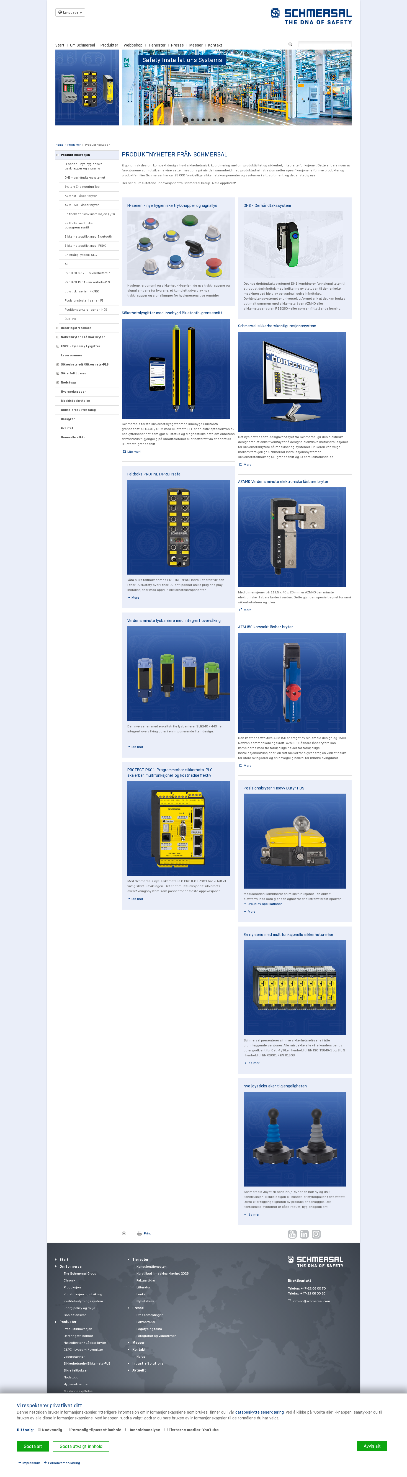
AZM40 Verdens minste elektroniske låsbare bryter (283, 481)
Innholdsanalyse (144, 1429)
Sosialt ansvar (75, 1315)
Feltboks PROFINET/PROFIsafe (154, 474)
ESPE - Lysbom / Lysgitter (80, 346)
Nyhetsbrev (145, 1301)
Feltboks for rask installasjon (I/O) (90, 214)
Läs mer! (134, 451)
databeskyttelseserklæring (259, 1412)
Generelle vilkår (73, 437)
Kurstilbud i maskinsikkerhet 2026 (162, 1273)
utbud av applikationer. (265, 904)
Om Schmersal (82, 45)
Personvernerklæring (64, 1463)
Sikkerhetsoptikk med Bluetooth (88, 236)
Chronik (69, 1280)
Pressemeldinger (149, 1315)
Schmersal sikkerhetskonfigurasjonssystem (277, 325)
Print (147, 1233)
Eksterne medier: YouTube (193, 1429)
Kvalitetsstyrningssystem (83, 1301)
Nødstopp (68, 382)
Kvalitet (67, 428)
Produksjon (72, 1287)
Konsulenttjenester (151, 1266)
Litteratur (143, 1287)
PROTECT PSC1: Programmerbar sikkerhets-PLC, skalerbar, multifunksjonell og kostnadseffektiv (170, 772)
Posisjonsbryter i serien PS (84, 300)
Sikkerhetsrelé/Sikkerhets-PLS (85, 364)
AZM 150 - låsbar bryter (82, 205)
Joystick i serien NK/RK (82, 291)
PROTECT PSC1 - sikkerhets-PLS (87, 282)
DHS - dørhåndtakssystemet (85, 177)
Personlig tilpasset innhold (95, 1429)
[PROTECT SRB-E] (295, 987)
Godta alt (33, 1446)
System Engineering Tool (83, 187)
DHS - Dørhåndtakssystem (267, 205)
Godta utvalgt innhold (81, 1446)
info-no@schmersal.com (311, 1301)
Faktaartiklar (145, 1280)
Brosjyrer (68, 419)
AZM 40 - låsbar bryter (81, 196)
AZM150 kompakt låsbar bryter (265, 626)
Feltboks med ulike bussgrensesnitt (79, 225)
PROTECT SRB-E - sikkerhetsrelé (87, 273)
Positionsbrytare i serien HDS (86, 310)
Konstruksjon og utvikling (83, 1294)
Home (59, 144)
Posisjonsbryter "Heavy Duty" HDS (274, 788)
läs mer (137, 747)
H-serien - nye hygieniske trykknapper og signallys (83, 166)
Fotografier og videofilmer (156, 1336)
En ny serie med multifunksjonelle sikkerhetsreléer (288, 934)
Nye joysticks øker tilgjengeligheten (275, 1086)
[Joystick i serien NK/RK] (295, 1139)
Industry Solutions (147, 1363)
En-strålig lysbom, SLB (81, 255)
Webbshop (133, 45)
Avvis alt (372, 1446)
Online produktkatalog (78, 410)
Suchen (290, 43)
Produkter (109, 45)
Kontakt (215, 45)
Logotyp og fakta (149, 1329)
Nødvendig (51, 1429)
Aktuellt (139, 1370)
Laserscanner (71, 355)
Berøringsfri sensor (76, 328)
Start (60, 45)
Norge (141, 1356)
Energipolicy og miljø (79, 1308)
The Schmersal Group (80, 1273)
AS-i (67, 264)
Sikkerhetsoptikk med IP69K (85, 246)
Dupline (70, 319)
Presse (177, 45)
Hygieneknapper (73, 391)
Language (70, 12)
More (135, 597)
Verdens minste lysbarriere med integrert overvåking (174, 620)
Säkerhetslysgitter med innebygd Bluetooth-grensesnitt (172, 312)
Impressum (31, 1463)
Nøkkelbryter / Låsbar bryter (83, 337)
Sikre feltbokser (73, 373)
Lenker (141, 1294)
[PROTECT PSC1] (178, 828)
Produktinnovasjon (97, 144)
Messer (196, 45)
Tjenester (157, 45)
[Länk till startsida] (311, 16)
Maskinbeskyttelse (75, 401)
